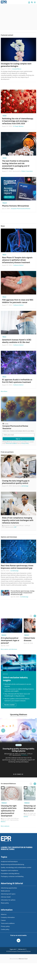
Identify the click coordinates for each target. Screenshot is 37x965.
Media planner (5, 891)
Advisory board (5, 897)
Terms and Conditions (11, 443)
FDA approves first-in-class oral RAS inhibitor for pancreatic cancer (17, 301)
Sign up (18, 439)
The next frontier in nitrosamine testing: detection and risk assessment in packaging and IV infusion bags (15, 164)
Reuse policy (5, 903)
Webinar (18, 745)
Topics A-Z (13, 949)
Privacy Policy (25, 443)
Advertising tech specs (8, 894)
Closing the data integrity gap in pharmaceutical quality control (15, 482)
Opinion (4, 635)
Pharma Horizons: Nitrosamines (15, 205)
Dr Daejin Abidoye (18, 126)
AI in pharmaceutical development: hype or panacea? (10, 640)
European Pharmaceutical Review (20, 208)
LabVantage (24, 486)
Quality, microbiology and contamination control (16, 867)
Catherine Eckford (18, 265)
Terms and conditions (8, 923)
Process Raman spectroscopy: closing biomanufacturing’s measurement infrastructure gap (22, 592)
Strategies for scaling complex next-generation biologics (16, 65)
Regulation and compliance (9, 870)
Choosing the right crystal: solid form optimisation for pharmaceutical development (9, 810)
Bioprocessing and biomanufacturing (12, 864)
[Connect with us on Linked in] (18, 940)
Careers (3, 920)
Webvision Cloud (23, 958)
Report (5, 203)
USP (15, 527)
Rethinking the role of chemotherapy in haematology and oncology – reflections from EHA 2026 (17, 121)
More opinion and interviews (9, 649)
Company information (8, 917)
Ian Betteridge (14, 570)
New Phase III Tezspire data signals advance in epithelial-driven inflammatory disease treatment (17, 260)
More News (4, 391)
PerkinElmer (24, 755)
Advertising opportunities (9, 888)
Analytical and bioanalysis (9, 861)
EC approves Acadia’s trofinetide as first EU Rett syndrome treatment (17, 381)
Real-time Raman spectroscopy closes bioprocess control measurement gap (17, 567)
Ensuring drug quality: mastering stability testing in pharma (18, 749)
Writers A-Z (21, 949)
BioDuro (3, 821)
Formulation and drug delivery (10, 873)
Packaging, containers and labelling (12, 876)
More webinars (5, 826)
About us (3, 914)
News (4, 254)
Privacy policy (5, 926)
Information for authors (8, 900)
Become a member (9, 705)
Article (4, 115)
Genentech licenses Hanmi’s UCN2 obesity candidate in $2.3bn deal (16, 341)
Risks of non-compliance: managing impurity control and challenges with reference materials (17, 520)
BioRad (26, 816)
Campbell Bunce (16, 69)
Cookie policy (5, 929)
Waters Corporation (27, 171)
